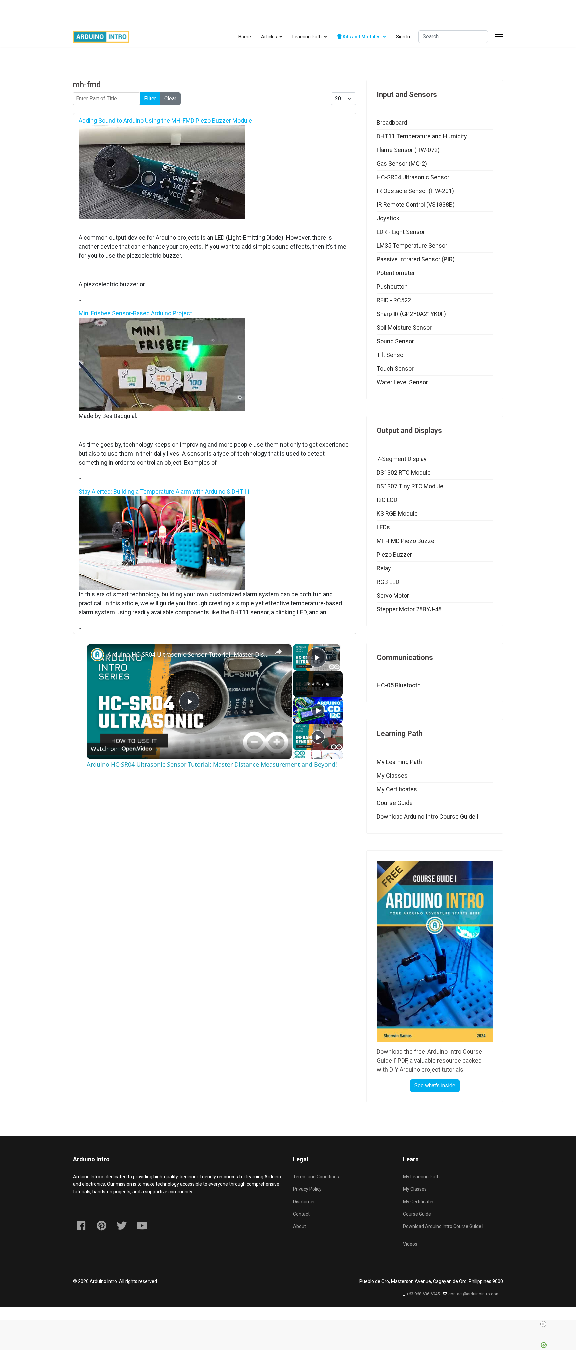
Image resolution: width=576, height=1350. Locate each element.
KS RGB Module (397, 513)
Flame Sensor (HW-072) (408, 149)
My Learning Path (399, 761)
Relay (384, 568)
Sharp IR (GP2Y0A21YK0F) (411, 313)
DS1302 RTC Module (404, 472)
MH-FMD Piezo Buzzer (406, 540)
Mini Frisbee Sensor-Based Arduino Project (135, 313)
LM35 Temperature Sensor (412, 245)
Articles (269, 36)
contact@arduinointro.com (474, 1293)
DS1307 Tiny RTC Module (410, 486)
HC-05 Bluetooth (399, 685)
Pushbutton (392, 286)
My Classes (392, 775)
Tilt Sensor (391, 354)
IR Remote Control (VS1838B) (416, 204)
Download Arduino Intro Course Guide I (427, 816)
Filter (150, 98)
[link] (97, 654)
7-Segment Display (402, 458)
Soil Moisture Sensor (404, 327)
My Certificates (397, 789)
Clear (170, 98)
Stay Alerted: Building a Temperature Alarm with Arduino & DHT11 (164, 491)
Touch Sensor (395, 368)
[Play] (318, 710)
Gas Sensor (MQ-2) (402, 163)
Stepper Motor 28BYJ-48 (409, 609)
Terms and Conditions (316, 1176)
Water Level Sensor (402, 382)
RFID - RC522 (394, 300)
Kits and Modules (361, 36)
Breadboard (392, 122)
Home (244, 36)
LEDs (383, 527)
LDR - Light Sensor (401, 231)
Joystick (388, 218)
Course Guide (395, 802)
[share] (278, 651)
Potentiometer (396, 272)
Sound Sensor (395, 341)
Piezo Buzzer (394, 554)
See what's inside (434, 1085)
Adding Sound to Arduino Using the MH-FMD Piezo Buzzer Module (165, 120)
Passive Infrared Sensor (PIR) (416, 259)
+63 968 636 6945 (423, 1293)
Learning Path (307, 36)
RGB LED (388, 581)
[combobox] (453, 36)
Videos (410, 1244)
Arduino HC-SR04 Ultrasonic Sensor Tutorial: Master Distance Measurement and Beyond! (188, 654)
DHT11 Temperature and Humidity (422, 136)
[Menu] (499, 37)
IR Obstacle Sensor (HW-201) (415, 190)
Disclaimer (304, 1201)
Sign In (403, 36)
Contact (301, 1214)
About (299, 1226)
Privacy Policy (307, 1189)
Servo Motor (393, 595)
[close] (415, 1324)
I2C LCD (387, 499)
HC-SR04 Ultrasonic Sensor (413, 177)
